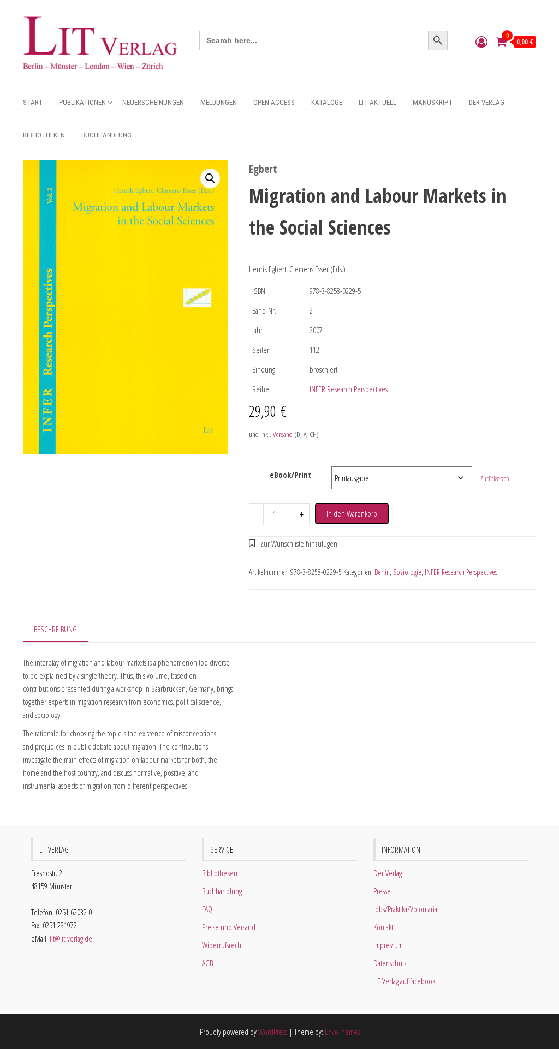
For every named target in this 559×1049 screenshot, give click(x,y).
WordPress (272, 1031)
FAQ (207, 908)
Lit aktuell (377, 102)
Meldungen (218, 102)
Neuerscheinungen (153, 102)
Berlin (382, 572)
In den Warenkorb (351, 513)
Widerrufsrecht (222, 944)
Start (33, 102)
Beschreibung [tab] (55, 629)
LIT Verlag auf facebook (404, 980)
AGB (207, 962)
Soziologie (407, 572)
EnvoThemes (342, 1031)
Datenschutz (390, 962)
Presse (382, 890)
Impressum (388, 944)
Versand (283, 434)
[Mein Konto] (481, 41)
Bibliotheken (44, 135)
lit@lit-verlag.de (71, 938)
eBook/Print (290, 474)
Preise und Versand (228, 926)
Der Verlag (486, 102)
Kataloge (326, 102)
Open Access (274, 102)
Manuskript (433, 102)
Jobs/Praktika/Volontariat (406, 908)
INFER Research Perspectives (349, 388)
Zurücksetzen (494, 478)
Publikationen (82, 102)
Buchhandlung (106, 135)
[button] (210, 178)
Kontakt (383, 926)
